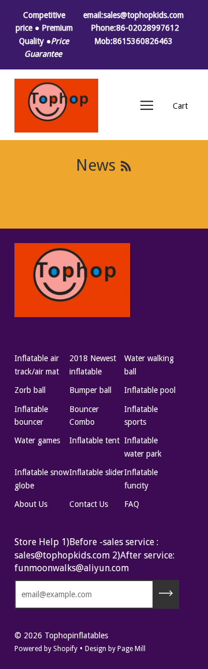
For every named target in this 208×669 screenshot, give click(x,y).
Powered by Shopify (45, 649)
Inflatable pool (150, 390)
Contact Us (88, 504)
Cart (180, 106)
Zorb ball (30, 390)
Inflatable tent (94, 440)
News (96, 165)
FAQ (131, 504)
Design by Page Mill (115, 649)
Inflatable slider (96, 472)
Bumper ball (90, 390)
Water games (37, 440)
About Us (30, 504)
